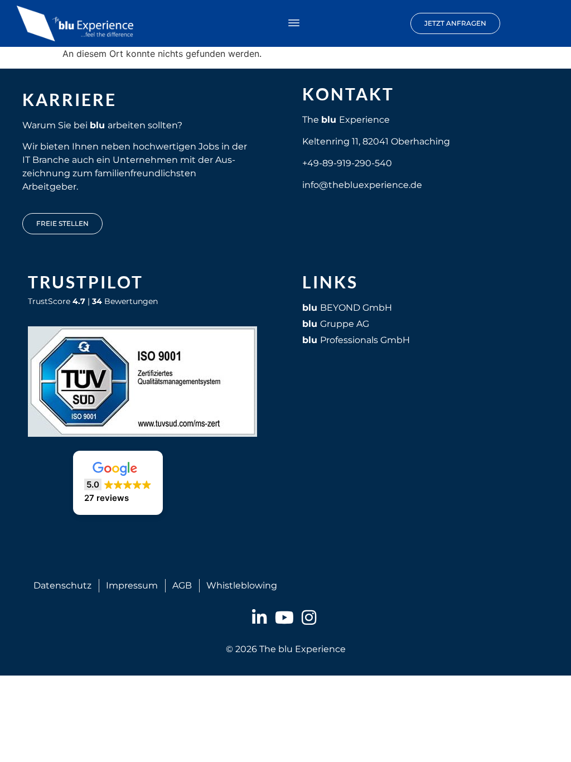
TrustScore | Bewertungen (93, 301)
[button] (294, 23)
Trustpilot (85, 282)
